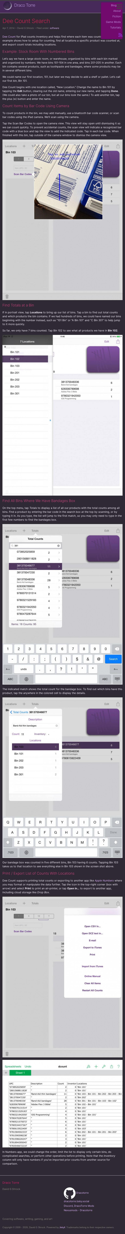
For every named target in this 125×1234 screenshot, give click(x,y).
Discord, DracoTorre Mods (79, 1205)
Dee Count (9, 36)
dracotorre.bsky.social (76, 1201)
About (117, 10)
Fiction (116, 16)
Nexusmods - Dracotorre (78, 1210)
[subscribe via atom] (119, 34)
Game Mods (113, 22)
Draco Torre (24, 5)
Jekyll (62, 1227)
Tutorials (115, 27)
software (54, 28)
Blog (114, 5)
